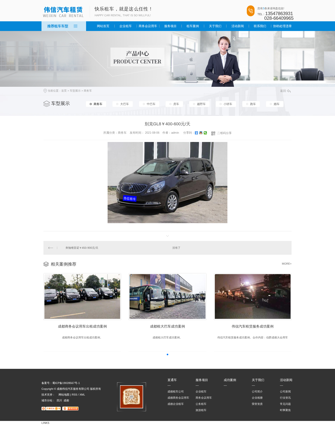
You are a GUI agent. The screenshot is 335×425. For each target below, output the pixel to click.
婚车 (277, 104)
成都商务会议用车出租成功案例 (82, 326)
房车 (176, 104)
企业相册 (257, 397)
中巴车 (151, 104)
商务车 (88, 90)
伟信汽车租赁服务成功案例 (253, 326)
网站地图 (64, 394)
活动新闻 (237, 26)
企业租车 (125, 26)
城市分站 (46, 400)
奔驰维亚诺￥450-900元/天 (82, 247)
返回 (283, 90)
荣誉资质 (257, 403)
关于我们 (215, 26)
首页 (64, 90)
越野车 (201, 104)
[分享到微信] (205, 132)
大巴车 (124, 104)
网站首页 (103, 26)
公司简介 (257, 391)
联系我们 (260, 26)
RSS (74, 394)
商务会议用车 (148, 26)
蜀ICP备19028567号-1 (66, 383)
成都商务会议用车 (178, 397)
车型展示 (75, 90)
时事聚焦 (285, 410)
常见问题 (285, 403)
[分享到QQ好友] (201, 132)
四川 (59, 400)
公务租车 (201, 403)
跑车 (253, 104)
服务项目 (170, 26)
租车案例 (192, 26)
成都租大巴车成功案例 (167, 326)
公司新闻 (285, 391)
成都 (66, 400)
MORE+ (287, 263)
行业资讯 (285, 397)
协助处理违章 (282, 26)
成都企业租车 (176, 403)
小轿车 (228, 104)
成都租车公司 (176, 391)
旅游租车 (201, 410)
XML (82, 394)
